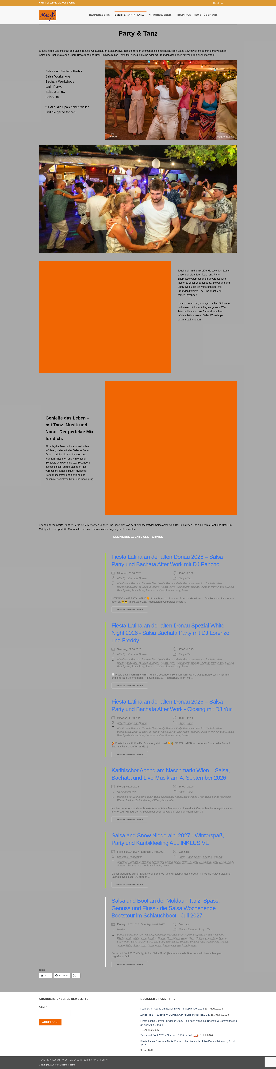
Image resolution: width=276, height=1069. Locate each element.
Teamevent (140, 945)
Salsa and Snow (208, 862)
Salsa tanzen (138, 941)
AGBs (65, 1060)
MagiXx (195, 587)
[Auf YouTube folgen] (235, 3)
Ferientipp (160, 934)
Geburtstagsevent (177, 934)
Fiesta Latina (168, 587)
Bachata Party (174, 583)
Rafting (200, 938)
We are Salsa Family (149, 865)
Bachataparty (124, 587)
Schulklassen (197, 941)
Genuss (192, 934)
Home (42, 1060)
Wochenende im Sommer (161, 945)
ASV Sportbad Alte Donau (132, 578)
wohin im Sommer (187, 945)
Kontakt (105, 1060)
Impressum (53, 1060)
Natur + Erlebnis (203, 857)
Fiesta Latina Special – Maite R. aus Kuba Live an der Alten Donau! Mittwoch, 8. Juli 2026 (187, 1043)
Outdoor (205, 587)
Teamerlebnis (99, 14)
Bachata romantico (193, 583)
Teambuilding (124, 945)
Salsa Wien (167, 800)
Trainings (183, 14)
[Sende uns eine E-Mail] (232, 3)
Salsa (177, 862)
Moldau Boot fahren (169, 938)
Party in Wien (218, 587)
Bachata (136, 583)
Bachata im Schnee (140, 862)
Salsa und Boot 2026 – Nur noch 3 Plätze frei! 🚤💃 (169, 1035)
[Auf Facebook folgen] (226, 3)
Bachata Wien (214, 583)
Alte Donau (123, 583)
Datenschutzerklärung (84, 1060)
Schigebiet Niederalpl (129, 857)
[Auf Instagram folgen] (229, 3)
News (197, 14)
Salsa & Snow (190, 862)
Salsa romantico (155, 590)
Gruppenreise (206, 934)
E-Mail (43, 1007)
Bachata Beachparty (153, 583)
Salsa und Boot (155, 941)
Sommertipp (213, 941)
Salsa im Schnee (126, 865)
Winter (166, 865)
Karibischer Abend (171, 796)
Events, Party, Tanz (129, 14)
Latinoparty (183, 587)
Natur (184, 938)
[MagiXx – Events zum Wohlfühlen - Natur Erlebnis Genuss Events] (61, 15)
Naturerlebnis (160, 14)
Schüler (184, 941)
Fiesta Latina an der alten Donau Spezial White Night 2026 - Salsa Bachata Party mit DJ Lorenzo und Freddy (170, 633)
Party (192, 938)
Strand (185, 590)
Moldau (121, 929)
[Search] (235, 14)
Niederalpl (158, 862)
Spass (224, 941)
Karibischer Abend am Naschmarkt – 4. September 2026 (172, 1008)
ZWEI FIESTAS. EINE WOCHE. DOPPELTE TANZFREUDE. (175, 1014)
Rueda (169, 862)
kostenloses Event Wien (197, 796)
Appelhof (122, 862)
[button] (216, 3)
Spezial (218, 857)
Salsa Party (137, 590)
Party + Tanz (186, 578)
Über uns (211, 14)
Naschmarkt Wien (127, 791)
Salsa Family (226, 862)
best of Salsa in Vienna (146, 587)
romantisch (211, 938)
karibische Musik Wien (147, 796)
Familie (149, 934)
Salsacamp (171, 941)
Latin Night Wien (150, 800)
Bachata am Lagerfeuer (130, 934)
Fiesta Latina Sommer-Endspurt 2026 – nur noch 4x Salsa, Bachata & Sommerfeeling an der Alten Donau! (188, 1023)
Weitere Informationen (129, 609)
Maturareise (140, 938)
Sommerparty (172, 590)
